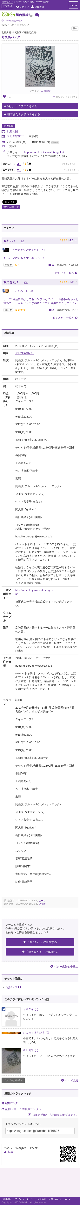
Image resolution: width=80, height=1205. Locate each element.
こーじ (42, 900)
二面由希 (45, 91)
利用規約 (7, 1199)
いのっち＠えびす (36, 1032)
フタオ (42, 904)
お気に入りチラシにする (66, 97)
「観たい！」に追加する (42, 942)
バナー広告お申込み (13, 21)
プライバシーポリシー (24, 1199)
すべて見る (71, 1080)
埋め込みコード (11, 207)
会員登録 (39, 6)
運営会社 (41, 1199)
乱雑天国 (12, 131)
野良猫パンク (11, 37)
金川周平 (30, 1050)
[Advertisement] (40, 1183)
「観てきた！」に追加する (42, 951)
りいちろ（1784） (23, 290)
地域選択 (7, 6)
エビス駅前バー (16, 136)
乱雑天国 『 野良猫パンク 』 (23, 1109)
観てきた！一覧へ (63, 317)
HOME (4, 25)
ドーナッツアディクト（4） (28, 249)
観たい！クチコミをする (22, 106)
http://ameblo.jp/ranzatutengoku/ (44, 152)
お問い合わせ (55, 1199)
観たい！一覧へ (64, 272)
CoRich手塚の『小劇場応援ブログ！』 (54, 1114)
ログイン (24, 6)
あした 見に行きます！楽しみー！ (24, 258)
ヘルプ (67, 1199)
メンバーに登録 (12, 1080)
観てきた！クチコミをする (23, 114)
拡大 (10, 1151)
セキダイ (30, 1009)
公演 (12, 25)
